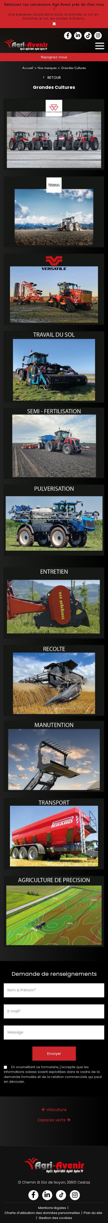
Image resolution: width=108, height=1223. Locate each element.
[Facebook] (68, 35)
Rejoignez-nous (54, 57)
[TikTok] (88, 35)
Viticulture (56, 1110)
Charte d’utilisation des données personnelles (42, 1212)
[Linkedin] (78, 35)
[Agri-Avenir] (54, 14)
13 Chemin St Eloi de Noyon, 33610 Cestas (54, 1182)
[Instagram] (98, 35)
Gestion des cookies (55, 1217)
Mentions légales (52, 1207)
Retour (54, 78)
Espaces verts (52, 1120)
